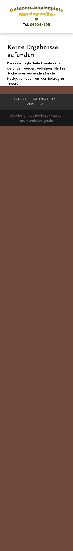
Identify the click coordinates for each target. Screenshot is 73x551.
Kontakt (21, 99)
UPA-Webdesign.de (36, 120)
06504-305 (40, 24)
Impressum (34, 104)
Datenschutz (44, 99)
